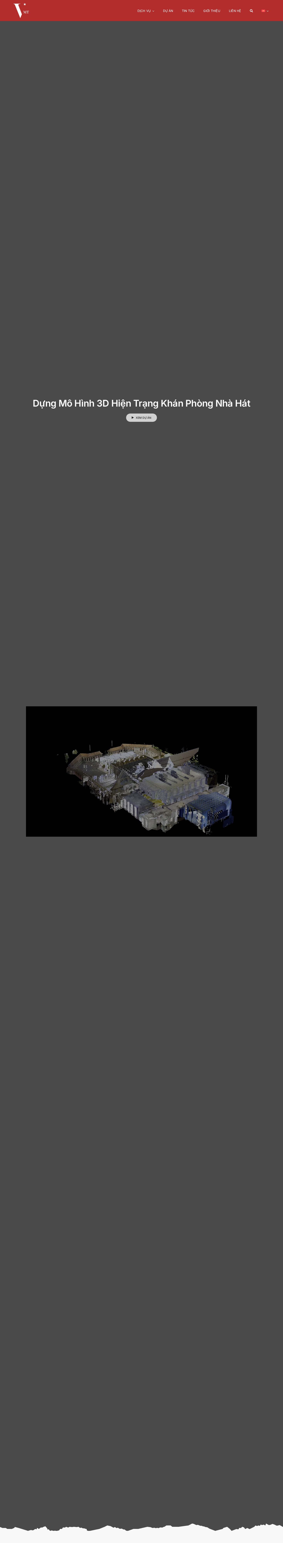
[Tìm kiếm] (251, 10)
